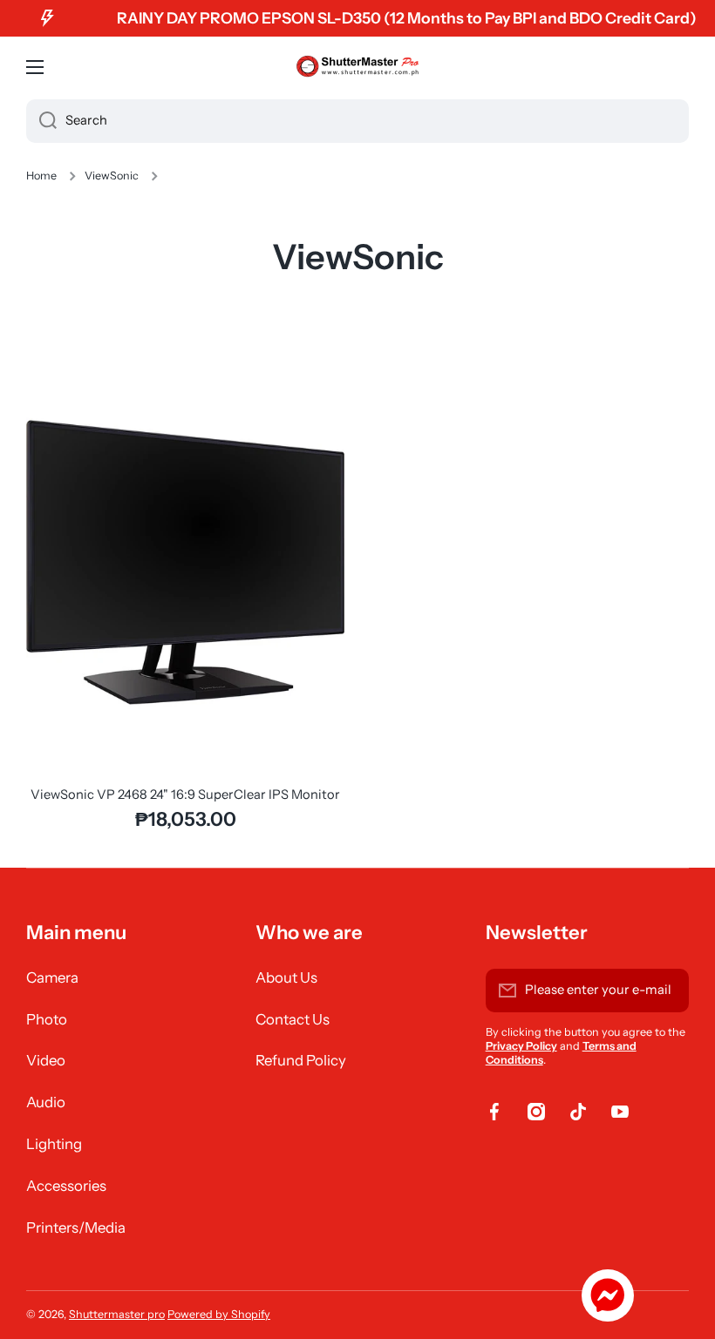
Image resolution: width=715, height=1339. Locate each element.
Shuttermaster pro (117, 1314)
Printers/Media (76, 1227)
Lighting (54, 1144)
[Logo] (357, 67)
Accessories (66, 1185)
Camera (52, 977)
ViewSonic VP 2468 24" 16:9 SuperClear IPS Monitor (185, 794)
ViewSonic (112, 175)
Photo (46, 1019)
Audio (45, 1102)
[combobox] (357, 121)
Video (45, 1060)
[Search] (41, 121)
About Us (286, 977)
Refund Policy (300, 1060)
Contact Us (292, 1019)
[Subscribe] (667, 990)
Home (41, 175)
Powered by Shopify (218, 1314)
